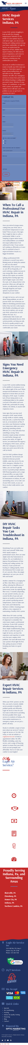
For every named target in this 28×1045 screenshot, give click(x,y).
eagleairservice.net (9, 737)
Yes (5, 141)
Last (3, 116)
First (3, 110)
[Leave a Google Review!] (11, 1040)
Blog (5, 1019)
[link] (4, 1044)
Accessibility (9, 1036)
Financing (7, 1017)
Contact (6, 1021)
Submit (6, 174)
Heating (6, 1012)
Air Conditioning (9, 1010)
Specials (6, 1008)
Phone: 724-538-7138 (12, 953)
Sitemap (22, 1034)
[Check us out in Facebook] (5, 1040)
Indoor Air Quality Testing (12, 1015)
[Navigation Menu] (26, 3)
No (5, 143)
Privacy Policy (4, 1036)
